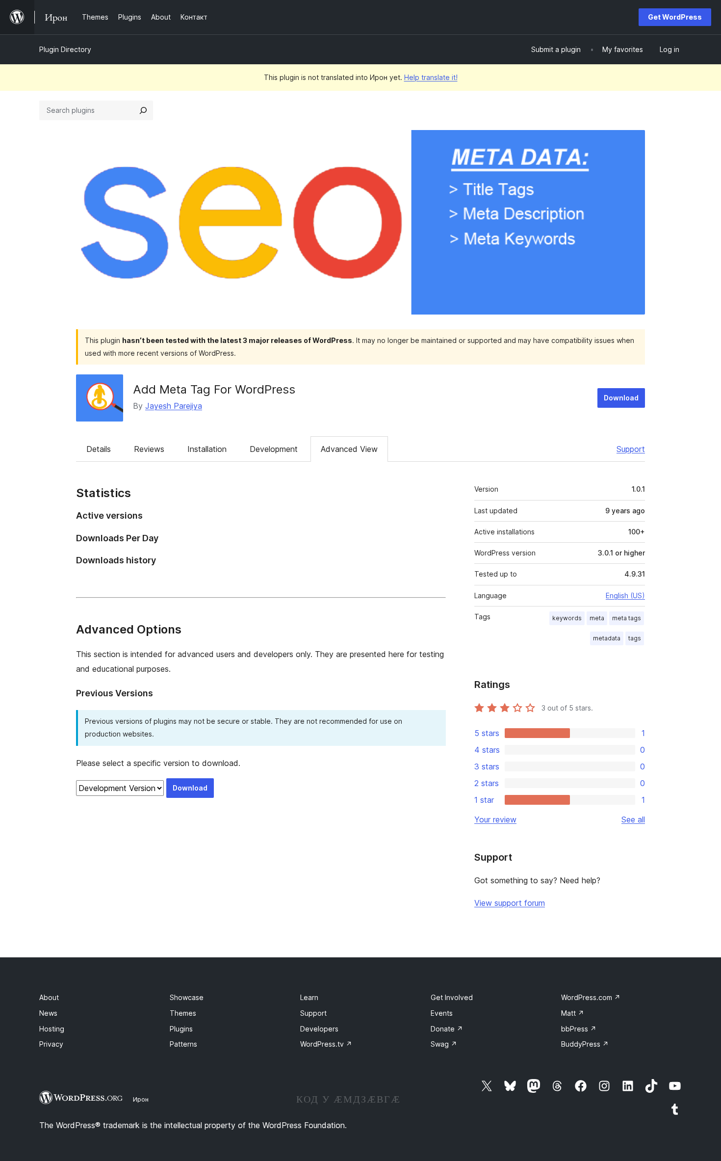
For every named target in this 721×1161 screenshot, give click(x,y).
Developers (319, 1029)
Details (98, 449)
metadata (606, 638)
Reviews (149, 449)
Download (621, 398)
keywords (567, 618)
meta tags (626, 618)
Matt (572, 1013)
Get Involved (452, 997)
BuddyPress (585, 1044)
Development (274, 449)
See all (633, 819)
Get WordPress (675, 17)
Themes (183, 1013)
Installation (207, 449)
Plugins (181, 1029)
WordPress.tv (326, 1044)
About (49, 997)
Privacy (51, 1044)
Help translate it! (431, 77)
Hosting (51, 1029)
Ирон (141, 1099)
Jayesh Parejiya (173, 406)
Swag (444, 1044)
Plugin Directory (65, 49)
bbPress (578, 1029)
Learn (309, 997)
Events (442, 1013)
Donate (447, 1029)
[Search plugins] (143, 110)
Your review (495, 819)
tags (634, 638)
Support (631, 449)
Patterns (183, 1044)
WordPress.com (590, 997)
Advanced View (349, 449)
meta (597, 618)
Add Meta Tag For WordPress (214, 389)
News (48, 1013)
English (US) (625, 595)
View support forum (509, 903)
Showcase (187, 997)
